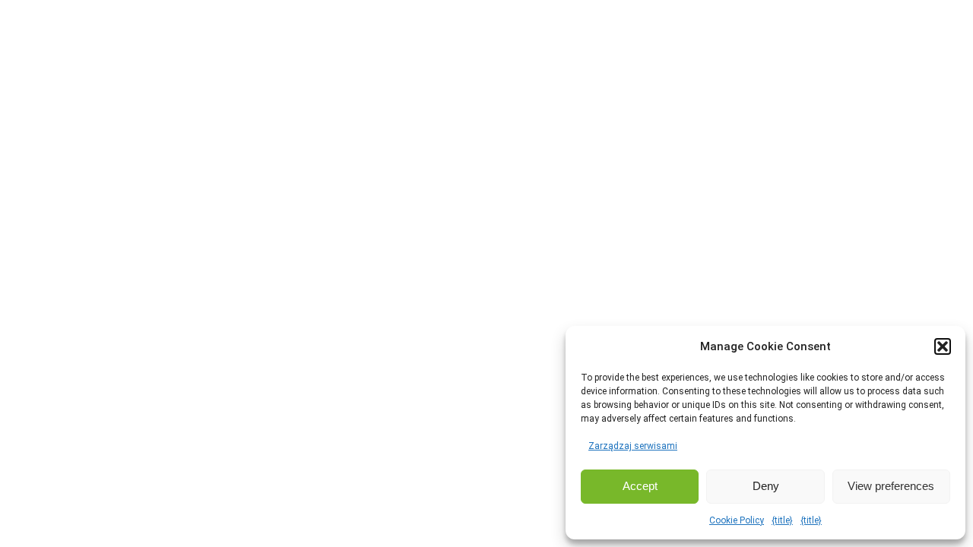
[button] (942, 346)
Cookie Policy (736, 520)
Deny (766, 485)
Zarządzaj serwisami (632, 446)
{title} (782, 520)
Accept (640, 485)
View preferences (891, 485)
